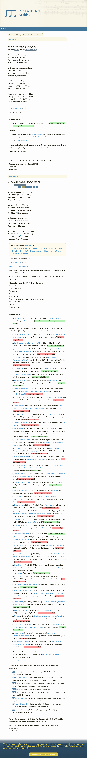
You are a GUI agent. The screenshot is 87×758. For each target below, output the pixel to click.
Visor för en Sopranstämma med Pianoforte (35, 391)
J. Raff (26, 251)
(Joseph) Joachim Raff (21, 519)
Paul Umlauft (18, 602)
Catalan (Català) (21, 672)
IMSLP (20, 573)
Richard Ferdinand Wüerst (23, 624)
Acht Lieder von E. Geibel (53, 414)
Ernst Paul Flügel (19, 357)
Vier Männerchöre (47, 610)
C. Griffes (34, 248)
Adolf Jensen (18, 414)
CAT (19, 187)
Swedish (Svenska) (19, 394)
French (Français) (21, 704)
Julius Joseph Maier (20, 491)
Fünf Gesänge (49, 505)
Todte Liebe (43, 528)
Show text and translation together (32, 34)
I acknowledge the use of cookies (43, 754)
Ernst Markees (19, 505)
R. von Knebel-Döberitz (22, 440)
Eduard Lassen (19, 474)
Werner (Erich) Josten (21, 422)
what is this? (29, 246)
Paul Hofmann (19, 405)
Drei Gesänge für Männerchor (55, 545)
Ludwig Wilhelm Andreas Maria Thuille (27, 585)
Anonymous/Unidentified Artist (52, 654)
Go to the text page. (22, 140)
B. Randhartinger (35, 251)
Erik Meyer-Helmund (21, 511)
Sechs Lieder (53, 380)
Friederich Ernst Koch (21, 448)
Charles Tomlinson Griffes (22, 374)
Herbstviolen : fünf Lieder (36, 459)
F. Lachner (58, 248)
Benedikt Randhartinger (22, 534)
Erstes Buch (16, 321)
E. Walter (17, 616)
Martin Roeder (19, 537)
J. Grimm (42, 248)
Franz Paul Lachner (20, 465)
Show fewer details (14, 34)
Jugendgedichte (54, 318)
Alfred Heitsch (19, 397)
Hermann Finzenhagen (21, 349)
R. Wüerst (24, 254)
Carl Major (17, 496)
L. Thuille (58, 251)
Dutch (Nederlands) (22, 677)
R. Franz (25, 248)
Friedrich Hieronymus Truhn (23, 590)
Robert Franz (18, 368)
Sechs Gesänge (50, 368)
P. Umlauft (15, 254)
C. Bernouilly (16, 248)
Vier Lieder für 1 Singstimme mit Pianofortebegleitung (30, 513)
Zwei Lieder (60, 482)
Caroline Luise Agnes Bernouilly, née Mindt (28, 343)
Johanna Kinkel (19, 428)
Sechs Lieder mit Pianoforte (54, 397)
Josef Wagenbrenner (21, 610)
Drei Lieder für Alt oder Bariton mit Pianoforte (49, 616)
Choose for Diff (13, 176)
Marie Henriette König (21, 456)
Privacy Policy (62, 746)
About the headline (15, 262)
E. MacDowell (16, 251)
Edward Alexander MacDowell (24, 482)
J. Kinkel (50, 248)
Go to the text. (20, 661)
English (18, 683)
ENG (26, 187)
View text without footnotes (18, 266)
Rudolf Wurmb (19, 633)
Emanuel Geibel (19, 318)
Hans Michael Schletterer (22, 554)
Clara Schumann (19, 565)
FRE (37, 187)
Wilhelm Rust (18, 545)
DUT (23, 187)
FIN (34, 187)
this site (26, 748)
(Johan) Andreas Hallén (21, 388)
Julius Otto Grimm (20, 380)
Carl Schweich (18, 576)
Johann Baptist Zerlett (21, 641)
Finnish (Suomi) (20, 698)
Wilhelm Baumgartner (21, 334)
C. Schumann (48, 251)
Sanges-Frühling (32, 522)
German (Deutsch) (22, 710)
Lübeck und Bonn (28, 321)
